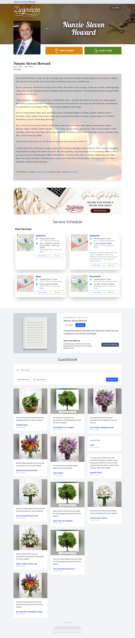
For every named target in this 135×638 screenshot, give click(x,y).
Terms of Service (73, 629)
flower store (73, 171)
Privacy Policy (61, 629)
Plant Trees (57, 256)
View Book (68, 325)
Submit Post (112, 380)
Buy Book (80, 325)
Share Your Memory (110, 345)
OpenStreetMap (69, 632)
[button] (25, 240)
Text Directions (42, 256)
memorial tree (41, 171)
